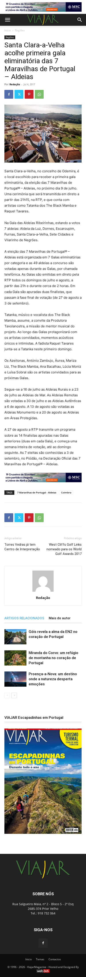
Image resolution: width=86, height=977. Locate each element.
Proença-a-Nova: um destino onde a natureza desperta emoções (53, 679)
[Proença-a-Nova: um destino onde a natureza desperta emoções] (15, 679)
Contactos (55, 959)
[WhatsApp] (39, 94)
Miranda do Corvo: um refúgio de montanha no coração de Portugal (53, 658)
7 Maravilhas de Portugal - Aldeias (36, 492)
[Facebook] (8, 94)
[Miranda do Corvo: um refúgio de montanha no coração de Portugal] (15, 658)
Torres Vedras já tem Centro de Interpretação (22, 547)
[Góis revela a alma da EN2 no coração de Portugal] (15, 636)
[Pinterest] (29, 94)
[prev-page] (7, 695)
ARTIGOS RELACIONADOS (24, 618)
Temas (40, 959)
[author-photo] (43, 591)
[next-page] (14, 695)
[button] (7, 20)
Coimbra (66, 492)
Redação (14, 84)
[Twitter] (19, 94)
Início (7, 30)
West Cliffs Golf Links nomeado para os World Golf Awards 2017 (64, 549)
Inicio (28, 959)
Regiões (20, 30)
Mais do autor (60, 618)
